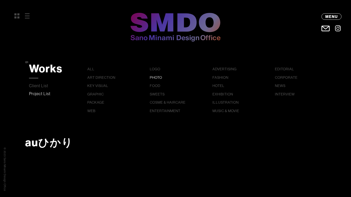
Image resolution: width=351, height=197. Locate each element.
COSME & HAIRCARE (168, 102)
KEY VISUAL (97, 85)
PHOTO (156, 77)
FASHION (220, 77)
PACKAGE (95, 102)
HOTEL (219, 85)
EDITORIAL (284, 69)
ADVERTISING (225, 69)
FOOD (155, 85)
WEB (91, 111)
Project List (40, 93)
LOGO (155, 69)
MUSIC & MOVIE (226, 111)
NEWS (280, 85)
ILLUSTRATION (226, 102)
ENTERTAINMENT (165, 111)
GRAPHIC (95, 94)
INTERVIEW (285, 94)
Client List (38, 85)
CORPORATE (286, 77)
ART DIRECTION (101, 77)
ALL (91, 69)
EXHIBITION (223, 94)
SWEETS (157, 94)
